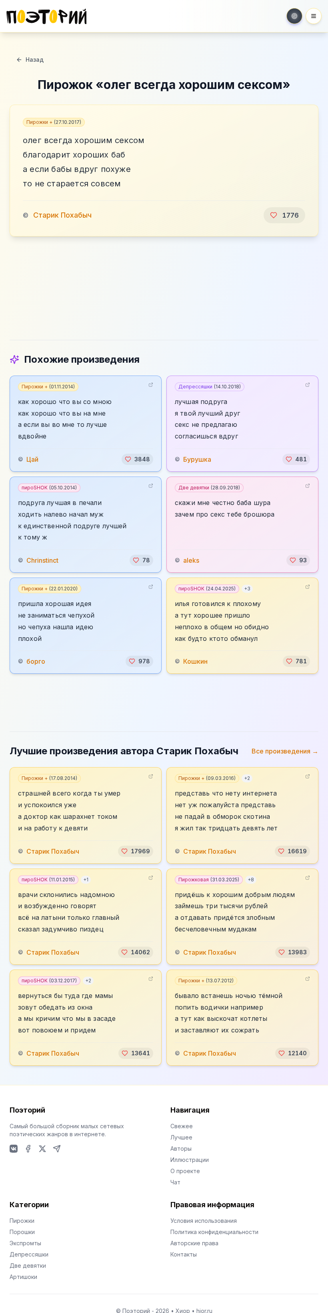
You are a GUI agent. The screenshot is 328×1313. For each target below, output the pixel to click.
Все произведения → (285, 751)
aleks (191, 560)
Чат (175, 1182)
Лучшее (181, 1137)
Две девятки (209, 488)
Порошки (22, 1231)
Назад (35, 59)
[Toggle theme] (294, 16)
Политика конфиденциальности (214, 1231)
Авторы (181, 1148)
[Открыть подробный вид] (151, 385)
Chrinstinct (42, 560)
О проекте (185, 1171)
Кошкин (195, 661)
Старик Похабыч (62, 215)
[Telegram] (57, 1149)
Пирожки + (53, 122)
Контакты (183, 1254)
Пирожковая (208, 880)
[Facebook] (28, 1149)
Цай (32, 459)
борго (35, 661)
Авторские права (194, 1243)
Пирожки (22, 1220)
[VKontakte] (14, 1149)
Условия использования (203, 1220)
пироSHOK (49, 488)
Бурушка (197, 459)
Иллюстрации (189, 1159)
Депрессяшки (209, 387)
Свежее (181, 1126)
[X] (42, 1149)
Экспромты (25, 1243)
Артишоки (23, 1276)
